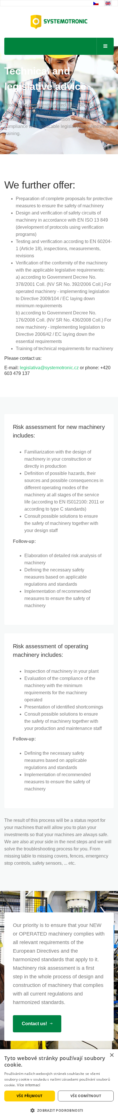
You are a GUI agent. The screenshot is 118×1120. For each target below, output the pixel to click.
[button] (59, 1110)
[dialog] (59, 1084)
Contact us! (35, 1023)
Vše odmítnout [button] (85, 1095)
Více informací (28, 1085)
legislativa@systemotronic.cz (49, 367)
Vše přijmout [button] (30, 1095)
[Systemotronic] (59, 22)
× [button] (111, 1055)
